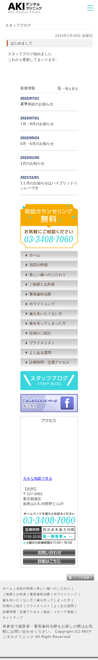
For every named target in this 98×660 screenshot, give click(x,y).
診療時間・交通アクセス (49, 362)
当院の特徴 (38, 265)
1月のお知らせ (32, 163)
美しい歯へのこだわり (47, 275)
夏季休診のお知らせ (36, 104)
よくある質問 (40, 353)
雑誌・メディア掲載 (58, 612)
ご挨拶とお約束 (42, 284)
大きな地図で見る (37, 479)
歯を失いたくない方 (45, 314)
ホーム (34, 255)
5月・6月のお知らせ (37, 144)
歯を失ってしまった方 (47, 323)
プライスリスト (42, 343)
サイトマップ (13, 617)
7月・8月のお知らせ (37, 124)
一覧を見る (70, 88)
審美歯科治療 (40, 294)
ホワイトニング (42, 304)
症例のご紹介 (40, 333)
